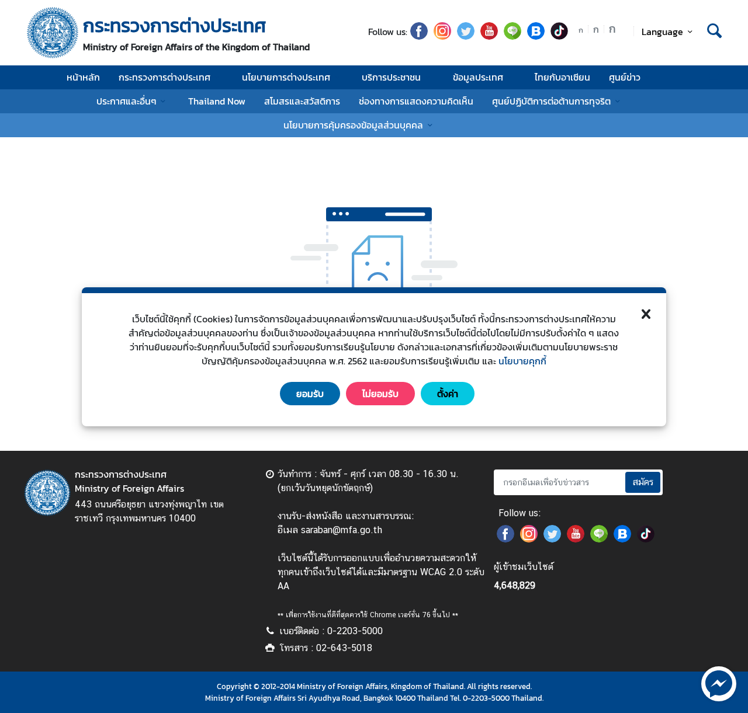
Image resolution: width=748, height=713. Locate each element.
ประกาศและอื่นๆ (126, 101)
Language (662, 32)
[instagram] (442, 36)
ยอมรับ (310, 394)
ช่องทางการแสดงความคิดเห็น (416, 101)
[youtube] (489, 36)
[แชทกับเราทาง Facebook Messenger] (718, 683)
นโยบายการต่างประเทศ (286, 77)
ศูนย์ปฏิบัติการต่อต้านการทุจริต (551, 101)
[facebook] (419, 36)
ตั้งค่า (447, 394)
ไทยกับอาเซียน (562, 77)
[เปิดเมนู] (713, 77)
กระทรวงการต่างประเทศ (164, 77)
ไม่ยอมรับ (380, 394)
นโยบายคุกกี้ (522, 361)
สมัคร (642, 482)
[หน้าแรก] (52, 32)
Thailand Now (216, 101)
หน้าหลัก (83, 77)
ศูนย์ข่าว (624, 77)
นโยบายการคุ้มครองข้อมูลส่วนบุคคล (353, 125)
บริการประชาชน (391, 77)
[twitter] (465, 36)
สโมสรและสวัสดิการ (302, 101)
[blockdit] (536, 36)
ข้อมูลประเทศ (478, 77)
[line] (512, 36)
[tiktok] (559, 36)
